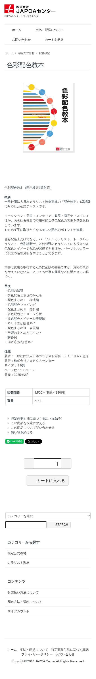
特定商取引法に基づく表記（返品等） (37, 418)
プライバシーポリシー (37, 654)
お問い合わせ (21, 39)
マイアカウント (18, 611)
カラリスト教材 (18, 562)
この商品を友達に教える (28, 423)
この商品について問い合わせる (33, 427)
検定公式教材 (26, 53)
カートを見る (54, 39)
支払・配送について (49, 30)
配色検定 (44, 53)
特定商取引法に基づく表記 (70, 649)
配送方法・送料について (25, 602)
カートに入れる (51, 480)
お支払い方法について (23, 592)
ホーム (16, 30)
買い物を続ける (22, 432)
